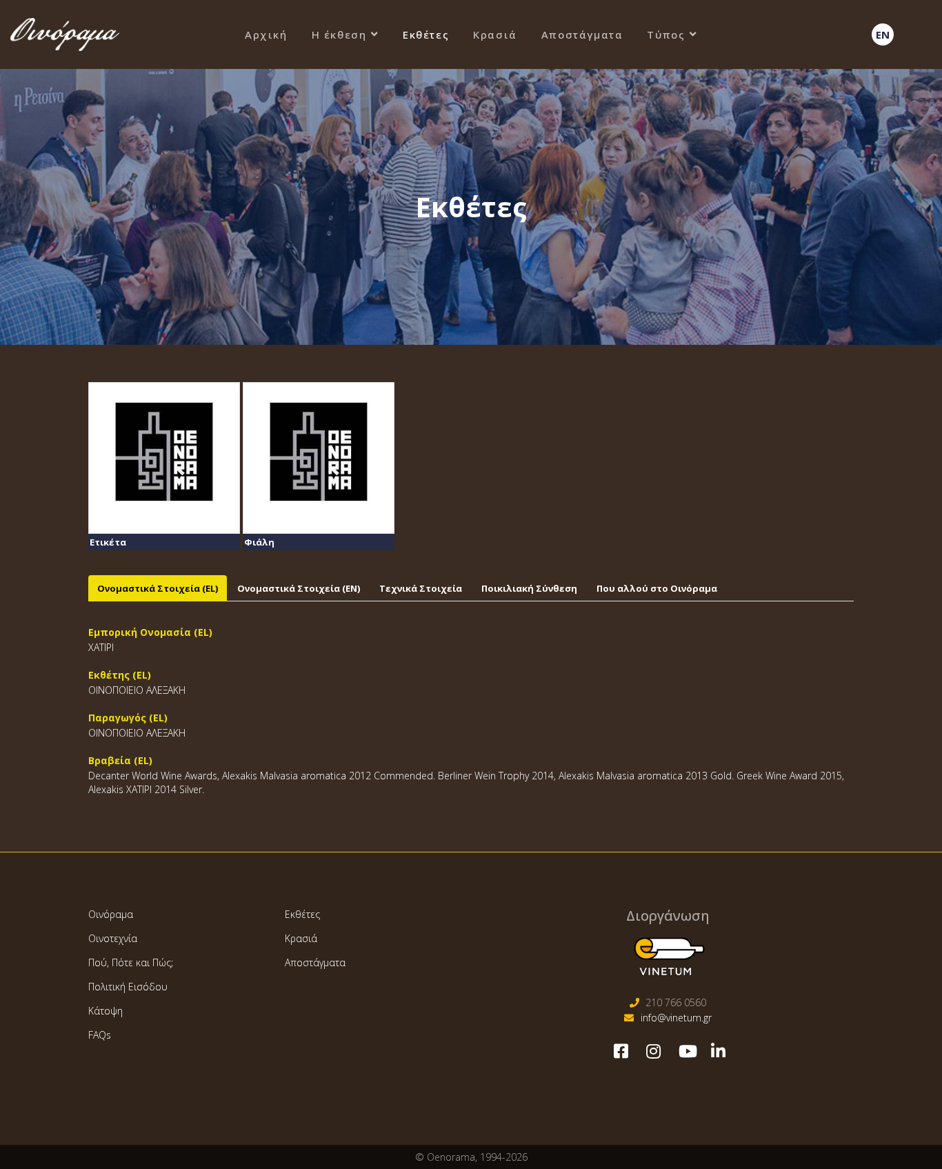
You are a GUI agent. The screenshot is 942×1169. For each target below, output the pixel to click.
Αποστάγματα (582, 34)
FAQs (99, 1034)
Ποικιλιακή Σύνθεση (529, 588)
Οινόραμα (110, 914)
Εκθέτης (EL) (119, 674)
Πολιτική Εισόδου (128, 986)
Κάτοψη (105, 1010)
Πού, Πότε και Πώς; (130, 962)
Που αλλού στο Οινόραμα (657, 588)
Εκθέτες (426, 34)
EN (883, 34)
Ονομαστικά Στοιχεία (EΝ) (298, 588)
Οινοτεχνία (112, 938)
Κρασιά (495, 34)
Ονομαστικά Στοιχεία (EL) (157, 588)
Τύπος (666, 34)
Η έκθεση (339, 34)
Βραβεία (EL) (120, 760)
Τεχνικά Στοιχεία (420, 588)
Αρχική (266, 34)
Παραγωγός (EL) (128, 717)
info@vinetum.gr (676, 1017)
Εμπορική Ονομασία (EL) (150, 632)
